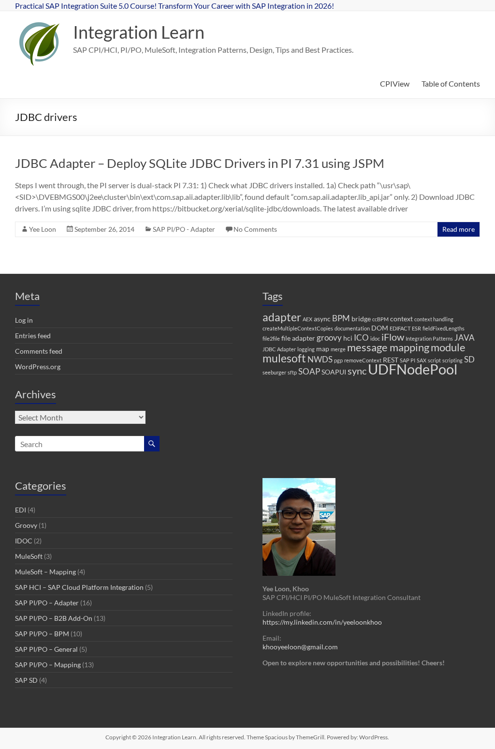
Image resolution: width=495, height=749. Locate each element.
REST (390, 360)
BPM (341, 318)
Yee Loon (42, 229)
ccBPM (380, 319)
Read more (458, 229)
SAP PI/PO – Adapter (47, 603)
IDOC (23, 541)
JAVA (464, 337)
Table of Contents (451, 83)
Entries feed (33, 335)
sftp (292, 372)
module (448, 347)
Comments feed (38, 351)
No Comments (255, 229)
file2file (271, 338)
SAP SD (26, 680)
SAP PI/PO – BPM (42, 633)
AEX (307, 319)
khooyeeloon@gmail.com (300, 647)
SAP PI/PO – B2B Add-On (53, 618)
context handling (433, 319)
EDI (20, 510)
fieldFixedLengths (443, 328)
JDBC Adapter (279, 349)
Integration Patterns (429, 338)
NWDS (320, 359)
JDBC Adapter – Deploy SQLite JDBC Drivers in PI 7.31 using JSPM (199, 163)
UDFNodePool (412, 368)
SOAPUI (333, 372)
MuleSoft (29, 556)
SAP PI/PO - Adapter (184, 229)
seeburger (274, 372)
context (401, 319)
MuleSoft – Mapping (45, 572)
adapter (281, 317)
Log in (24, 320)
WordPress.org (37, 366)
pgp (338, 360)
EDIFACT (400, 328)
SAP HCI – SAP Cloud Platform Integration (79, 587)
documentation (352, 328)
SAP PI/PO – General (46, 649)
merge (338, 349)
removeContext (362, 360)
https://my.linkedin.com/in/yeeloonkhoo (322, 622)
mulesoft (284, 358)
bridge (361, 319)
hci (347, 338)
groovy (329, 337)
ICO (361, 337)
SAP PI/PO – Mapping (48, 664)
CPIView (394, 83)
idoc (375, 338)
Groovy (26, 525)
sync (357, 370)
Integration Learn (138, 32)
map (322, 349)
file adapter (298, 338)
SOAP (309, 371)
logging (306, 349)
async (322, 319)
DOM (379, 328)
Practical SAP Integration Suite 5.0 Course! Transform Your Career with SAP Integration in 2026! (174, 5)
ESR (416, 328)
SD (469, 359)
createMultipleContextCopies (297, 328)
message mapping (388, 347)
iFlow (392, 337)
